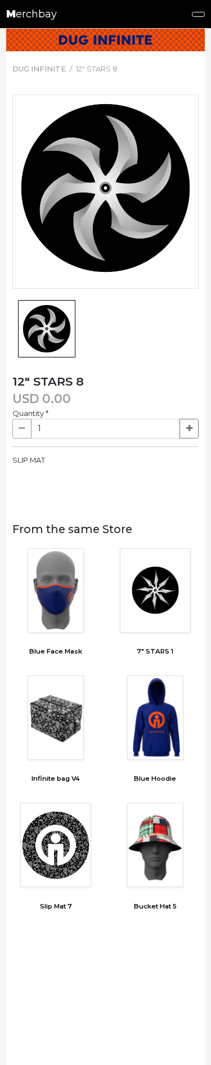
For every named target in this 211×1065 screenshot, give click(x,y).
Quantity (30, 413)
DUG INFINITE (39, 68)
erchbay (31, 14)
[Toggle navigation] (198, 14)
